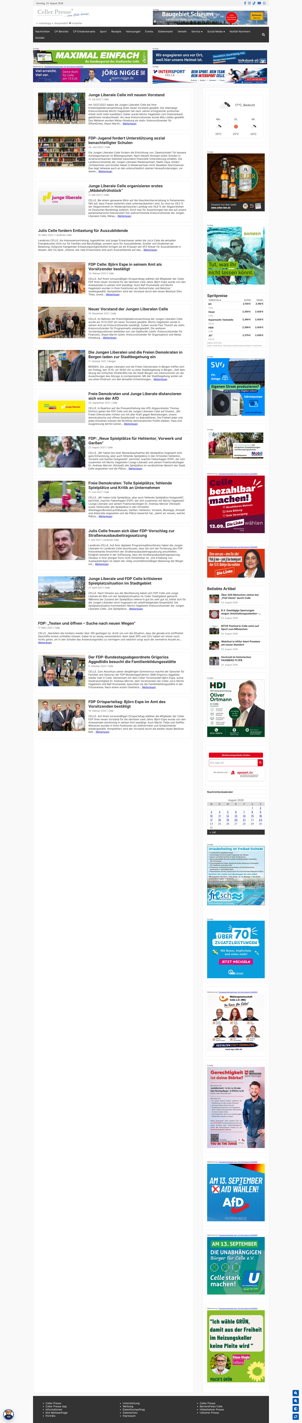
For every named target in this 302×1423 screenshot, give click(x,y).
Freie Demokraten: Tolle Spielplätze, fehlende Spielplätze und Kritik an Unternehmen (130, 485)
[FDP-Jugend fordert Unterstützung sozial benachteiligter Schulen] (61, 166)
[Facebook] (245, 3)
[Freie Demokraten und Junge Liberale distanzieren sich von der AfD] (61, 422)
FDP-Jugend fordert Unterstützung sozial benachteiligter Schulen (126, 140)
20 (236, 819)
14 (244, 815)
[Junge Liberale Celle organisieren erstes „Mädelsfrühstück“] (61, 214)
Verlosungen (133, 31)
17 (211, 819)
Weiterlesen (129, 123)
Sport (103, 31)
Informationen (54, 1409)
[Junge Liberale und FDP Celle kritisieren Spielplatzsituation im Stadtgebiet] (61, 606)
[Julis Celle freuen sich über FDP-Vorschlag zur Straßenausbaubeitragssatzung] (61, 559)
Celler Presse (53, 1403)
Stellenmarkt (165, 31)
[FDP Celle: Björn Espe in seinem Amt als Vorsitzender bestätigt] (61, 292)
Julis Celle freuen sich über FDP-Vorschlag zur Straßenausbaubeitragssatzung (131, 533)
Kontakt (40, 37)
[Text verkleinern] (296, 1401)
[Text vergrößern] (296, 1393)
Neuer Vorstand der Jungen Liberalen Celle (128, 309)
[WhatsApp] (264, 3)
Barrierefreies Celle (211, 1406)
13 (236, 815)
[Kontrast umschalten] (296, 1409)
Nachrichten (42, 31)
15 (252, 815)
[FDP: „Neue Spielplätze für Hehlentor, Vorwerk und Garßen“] (61, 466)
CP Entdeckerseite (84, 31)
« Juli (213, 832)
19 (227, 819)
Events (149, 31)
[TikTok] (254, 3)
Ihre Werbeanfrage (56, 1412)
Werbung (128, 1406)
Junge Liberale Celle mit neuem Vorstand (126, 95)
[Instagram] (249, 3)
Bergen (112, 361)
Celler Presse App (56, 1406)
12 (227, 815)
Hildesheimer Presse (212, 1409)
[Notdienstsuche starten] (260, 762)
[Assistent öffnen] (8, 1414)
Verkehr (182, 31)
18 (219, 819)
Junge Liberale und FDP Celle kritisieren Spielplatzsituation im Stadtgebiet (125, 580)
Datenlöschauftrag (134, 1409)
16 (260, 815)
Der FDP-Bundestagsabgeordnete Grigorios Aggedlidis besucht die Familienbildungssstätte (132, 659)
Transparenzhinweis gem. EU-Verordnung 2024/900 (64, 66)
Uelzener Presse (209, 1412)
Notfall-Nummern (240, 31)
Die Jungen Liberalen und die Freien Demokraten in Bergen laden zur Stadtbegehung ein (135, 354)
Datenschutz (130, 1412)
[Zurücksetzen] (296, 1417)
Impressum (129, 1415)
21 (244, 819)
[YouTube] (259, 3)
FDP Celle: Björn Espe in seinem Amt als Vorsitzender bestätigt (125, 266)
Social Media (215, 31)
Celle (106, 99)
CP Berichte (61, 31)
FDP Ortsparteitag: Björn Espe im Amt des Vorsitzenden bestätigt (126, 704)
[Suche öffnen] (263, 34)
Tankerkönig (217, 346)
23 (260, 819)
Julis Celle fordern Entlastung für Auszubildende (83, 230)
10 (211, 815)
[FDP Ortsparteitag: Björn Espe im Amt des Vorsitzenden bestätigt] (61, 730)
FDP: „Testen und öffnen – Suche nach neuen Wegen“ (86, 623)
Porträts (50, 1415)
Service (195, 31)
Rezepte (116, 31)
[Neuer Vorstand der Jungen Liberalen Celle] (61, 337)
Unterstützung (131, 1403)
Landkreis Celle (63, 235)
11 (219, 815)
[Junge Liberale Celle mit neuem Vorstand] (61, 123)
